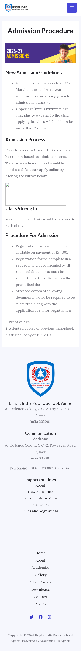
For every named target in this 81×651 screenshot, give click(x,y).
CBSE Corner (40, 582)
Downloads (40, 589)
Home (40, 553)
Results (40, 604)
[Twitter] (31, 617)
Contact (40, 596)
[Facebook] (41, 617)
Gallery (40, 575)
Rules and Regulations (40, 511)
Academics (40, 567)
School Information (40, 498)
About (40, 485)
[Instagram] (50, 617)
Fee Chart (40, 504)
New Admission (40, 491)
